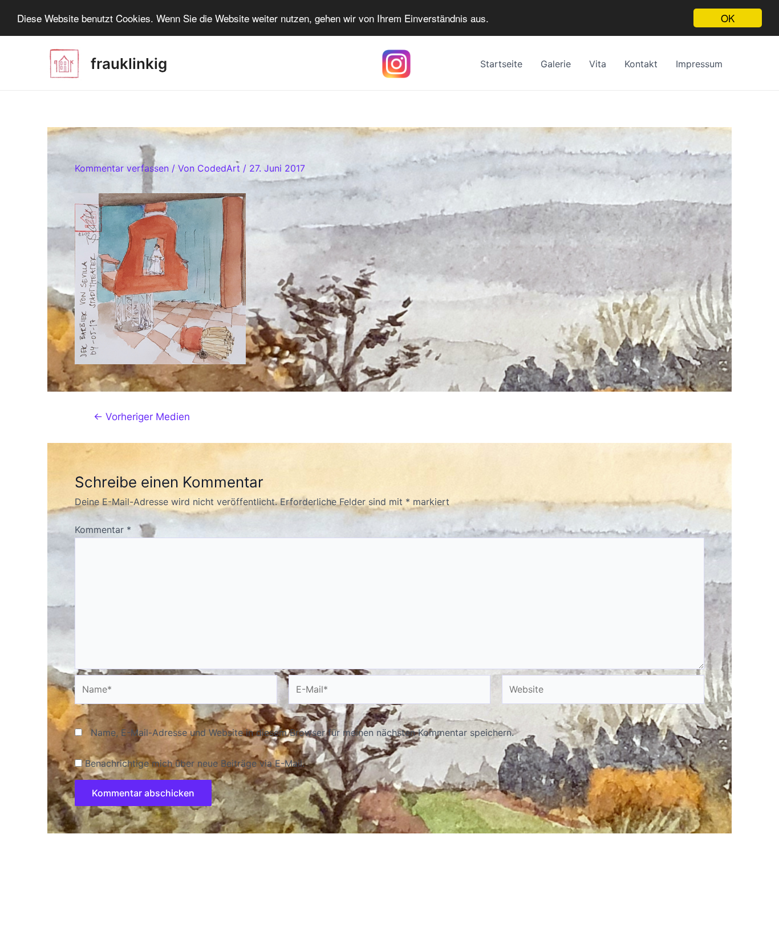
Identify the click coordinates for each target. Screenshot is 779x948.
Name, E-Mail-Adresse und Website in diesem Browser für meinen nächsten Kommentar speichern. (302, 732)
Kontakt (641, 64)
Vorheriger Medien (142, 416)
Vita (597, 64)
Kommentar (103, 529)
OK (728, 18)
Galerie (556, 64)
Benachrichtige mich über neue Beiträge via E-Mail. (195, 763)
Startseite (501, 64)
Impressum (699, 64)
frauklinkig (129, 63)
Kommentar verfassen (122, 168)
